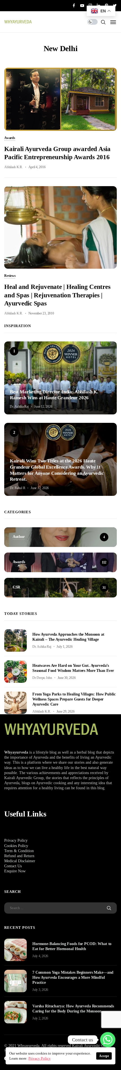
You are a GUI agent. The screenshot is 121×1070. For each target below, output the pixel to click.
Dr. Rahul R (17, 488)
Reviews (9, 276)
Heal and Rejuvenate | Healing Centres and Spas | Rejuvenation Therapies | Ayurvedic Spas (57, 295)
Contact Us (13, 866)
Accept (104, 1056)
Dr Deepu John (42, 678)
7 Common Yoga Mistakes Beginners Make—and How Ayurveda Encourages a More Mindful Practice (72, 977)
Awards (9, 138)
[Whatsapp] (107, 1039)
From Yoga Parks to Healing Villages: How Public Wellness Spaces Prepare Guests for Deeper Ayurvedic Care (73, 699)
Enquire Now (15, 871)
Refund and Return (19, 856)
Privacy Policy (16, 840)
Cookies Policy (16, 846)
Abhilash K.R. (13, 167)
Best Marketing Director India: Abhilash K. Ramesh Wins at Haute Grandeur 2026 (54, 395)
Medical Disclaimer (19, 861)
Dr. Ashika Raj (19, 407)
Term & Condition (19, 851)
